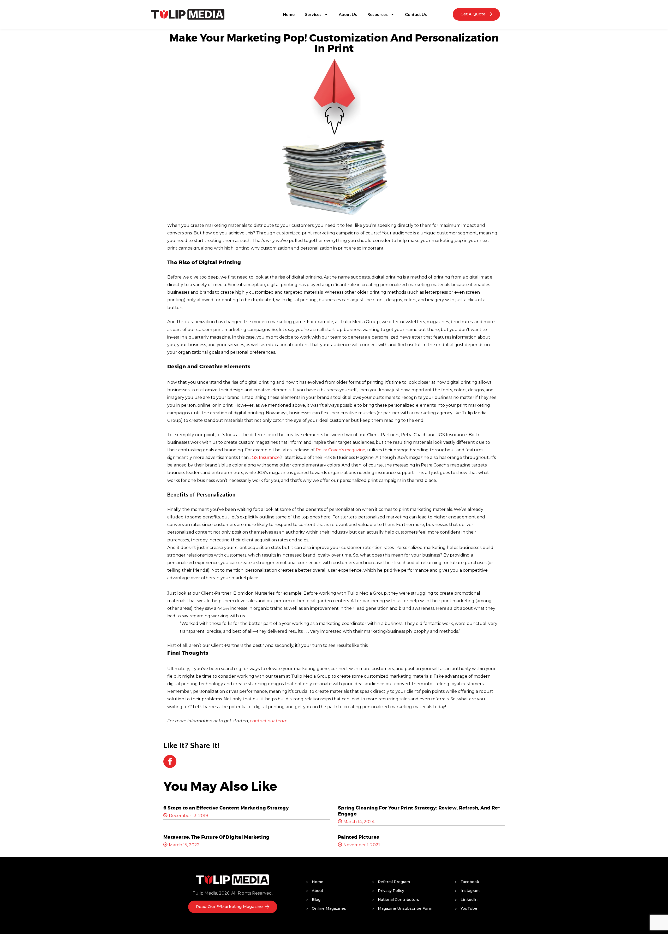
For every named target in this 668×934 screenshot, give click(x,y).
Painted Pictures (358, 837)
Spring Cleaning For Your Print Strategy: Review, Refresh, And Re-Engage (419, 811)
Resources (377, 14)
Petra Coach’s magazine (340, 449)
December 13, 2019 (188, 815)
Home (289, 14)
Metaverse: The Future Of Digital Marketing (216, 837)
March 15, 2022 (184, 844)
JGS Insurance (265, 457)
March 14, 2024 (358, 821)
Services (313, 14)
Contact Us (416, 14)
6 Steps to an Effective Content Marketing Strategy (226, 808)
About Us (348, 14)
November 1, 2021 (361, 844)
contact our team (269, 720)
